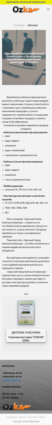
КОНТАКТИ (33, 417)
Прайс (42, 417)
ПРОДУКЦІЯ (12, 417)
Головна (19, 25)
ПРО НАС (23, 417)
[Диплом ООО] (26, 313)
